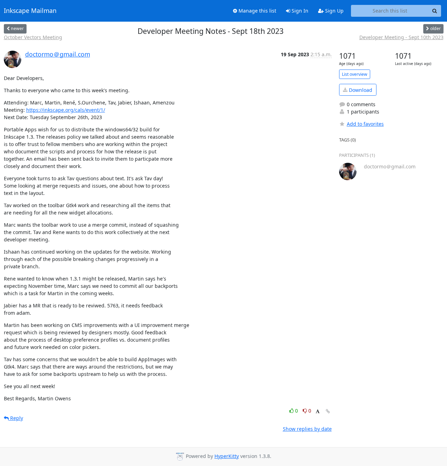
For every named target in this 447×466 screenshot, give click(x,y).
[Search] (434, 11)
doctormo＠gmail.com (57, 54)
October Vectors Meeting (33, 37)
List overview (354, 74)
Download (359, 90)
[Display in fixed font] (317, 411)
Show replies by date (307, 428)
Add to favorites (365, 124)
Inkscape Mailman (30, 11)
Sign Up (334, 10)
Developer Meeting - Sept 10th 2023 (401, 37)
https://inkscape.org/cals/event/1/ (65, 110)
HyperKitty (226, 456)
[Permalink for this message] (328, 411)
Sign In (299, 10)
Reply (16, 418)
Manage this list (256, 10)
